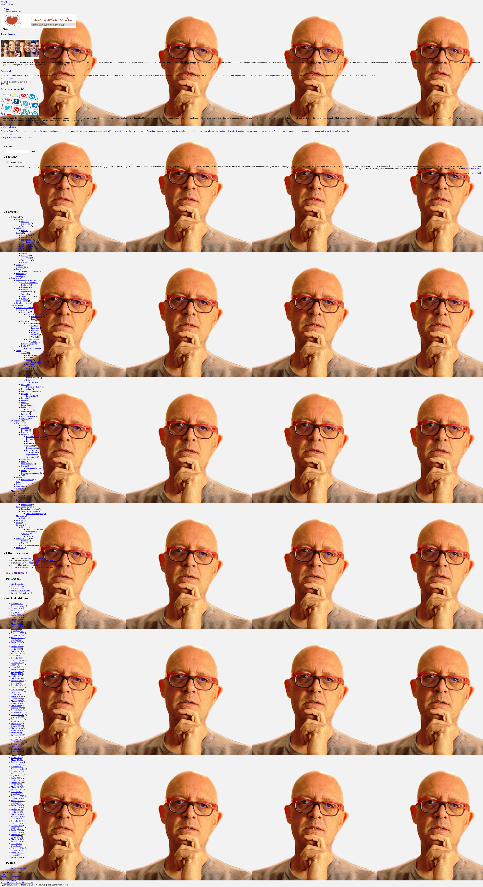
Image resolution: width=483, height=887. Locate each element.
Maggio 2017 (16, 782)
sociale (311, 75)
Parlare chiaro (36, 317)
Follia (23, 400)
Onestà (24, 466)
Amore (24, 353)
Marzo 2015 (16, 839)
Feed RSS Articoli (8, 882)
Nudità (19, 265)
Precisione (25, 221)
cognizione (64, 131)
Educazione (25, 434)
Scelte (23, 294)
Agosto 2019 (16, 721)
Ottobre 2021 (16, 662)
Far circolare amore (39, 362)
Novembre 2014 (17, 848)
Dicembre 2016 (17, 794)
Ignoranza (35, 328)
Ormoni (24, 253)
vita (347, 131)
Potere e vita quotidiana (20, 591)
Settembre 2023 (17, 610)
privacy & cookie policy (10, 877)
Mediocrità (25, 412)
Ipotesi (33, 332)
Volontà (29, 409)
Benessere (15, 278)
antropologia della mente (67, 75)
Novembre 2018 (17, 742)
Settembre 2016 (17, 801)
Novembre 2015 (17, 823)
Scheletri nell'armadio (34, 529)
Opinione (35, 335)
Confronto (25, 428)
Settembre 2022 (17, 638)
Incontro (29, 443)
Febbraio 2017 (17, 789)
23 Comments (6, 134)
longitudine (217, 75)
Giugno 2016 (16, 807)
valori (363, 75)
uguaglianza (329, 131)
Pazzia (33, 366)
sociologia (319, 75)
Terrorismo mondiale (29, 511)
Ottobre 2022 (16, 635)
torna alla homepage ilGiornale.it (14, 880)
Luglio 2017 (16, 778)
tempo (317, 131)
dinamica (134, 75)
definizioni (125, 75)
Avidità (19, 495)
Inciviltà (19, 500)
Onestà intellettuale (33, 468)
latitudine (208, 75)
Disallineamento (32, 378)
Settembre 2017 (17, 773)
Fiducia (29, 360)
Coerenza (25, 312)
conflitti (102, 75)
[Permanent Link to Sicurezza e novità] (20, 114)
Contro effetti (26, 235)
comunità (83, 131)
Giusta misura (26, 459)
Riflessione (30, 339)
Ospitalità (30, 446)
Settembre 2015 (17, 828)
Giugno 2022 (16, 644)
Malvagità (20, 516)
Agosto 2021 (16, 667)
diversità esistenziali (146, 75)
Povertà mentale (22, 538)
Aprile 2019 (16, 730)
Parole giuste (36, 319)
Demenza (25, 385)
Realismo (25, 285)
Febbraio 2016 (17, 816)
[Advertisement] (25, 192)
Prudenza (25, 414)
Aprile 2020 (16, 703)
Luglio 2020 (16, 696)
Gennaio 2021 (16, 683)
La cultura (8, 34)
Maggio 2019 (16, 728)
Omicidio (25, 518)
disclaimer (5, 874)
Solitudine (278, 131)
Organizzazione (22, 267)
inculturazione (175, 75)
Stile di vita (20, 486)
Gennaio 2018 (16, 764)
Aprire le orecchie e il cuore (37, 355)
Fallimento (20, 477)
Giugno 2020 (16, 699)
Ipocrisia (24, 541)
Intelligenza (25, 407)
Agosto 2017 (16, 776)
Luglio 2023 (16, 615)
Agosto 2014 (16, 855)
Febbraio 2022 (17, 653)
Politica (24, 471)
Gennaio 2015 (16, 844)
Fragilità (29, 364)
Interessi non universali (25, 507)
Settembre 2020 (17, 692)
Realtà (23, 346)
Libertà (19, 233)
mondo (238, 75)
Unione (24, 262)
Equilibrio (30, 441)
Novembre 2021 (17, 660)
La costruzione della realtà (21, 593)
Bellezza (14, 217)
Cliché (23, 425)
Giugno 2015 (16, 832)
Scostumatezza (27, 480)
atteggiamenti (54, 131)
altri (25, 131)
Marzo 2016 (16, 814)
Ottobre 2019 (16, 717)
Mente (18, 351)
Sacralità (24, 255)
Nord (244, 75)
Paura (18, 523)
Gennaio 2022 (16, 656)
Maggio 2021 (16, 674)
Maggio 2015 (16, 835)
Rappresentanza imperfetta (31, 473)
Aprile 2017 (16, 785)
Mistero (29, 369)
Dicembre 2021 (17, 658)
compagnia (74, 131)
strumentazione (308, 131)
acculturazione (33, 75)
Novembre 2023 (17, 606)
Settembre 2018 (17, 746)
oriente (266, 75)
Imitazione (25, 403)
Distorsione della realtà (35, 387)
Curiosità (34, 326)
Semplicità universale (29, 271)
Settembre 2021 (17, 665)
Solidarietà (20, 274)
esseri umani (141, 131)
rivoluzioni (240, 131)
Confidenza (30, 357)
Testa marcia (31, 457)
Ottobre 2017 (16, 771)
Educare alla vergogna (35, 437)
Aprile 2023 (16, 622)
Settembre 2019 (17, 719)
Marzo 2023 (16, 624)
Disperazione (26, 389)
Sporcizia (20, 548)
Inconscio (25, 405)
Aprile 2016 (16, 812)
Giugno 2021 (16, 672)
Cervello (14, 305)
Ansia (23, 371)
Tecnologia (25, 226)
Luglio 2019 (16, 724)
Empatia (24, 398)
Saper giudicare (32, 455)
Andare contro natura (24, 493)
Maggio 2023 (16, 619)
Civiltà (18, 423)
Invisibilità (35, 330)
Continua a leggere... (9, 71)
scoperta (248, 131)
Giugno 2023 (16, 617)
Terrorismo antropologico (36, 514)
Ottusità (29, 380)
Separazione (26, 260)
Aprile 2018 (16, 758)
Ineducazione (26, 504)
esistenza (131, 131)
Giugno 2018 (16, 753)
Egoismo (24, 394)
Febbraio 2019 (17, 735)
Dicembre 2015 (17, 821)
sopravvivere (339, 75)
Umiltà (24, 298)
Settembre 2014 (17, 853)
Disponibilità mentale (29, 391)
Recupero (25, 287)
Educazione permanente (35, 439)
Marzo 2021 (16, 678)
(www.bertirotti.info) (472, 169)
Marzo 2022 (16, 651)
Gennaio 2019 (16, 737)
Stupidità (34, 382)
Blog (8, 9)
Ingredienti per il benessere (26, 280)
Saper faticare (26, 292)
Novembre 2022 (17, 633)
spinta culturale (295, 131)
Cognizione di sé (22, 310)
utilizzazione (340, 131)
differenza (112, 131)
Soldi (23, 475)
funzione (171, 131)
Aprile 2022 (16, 649)
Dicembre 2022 (17, 631)
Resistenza (25, 289)
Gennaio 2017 (16, 792)
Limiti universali (27, 344)
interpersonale (198, 75)
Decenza (24, 430)
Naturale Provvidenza (29, 283)
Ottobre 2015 (16, 825)
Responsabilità (32, 448)
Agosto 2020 (16, 694)
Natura (19, 249)
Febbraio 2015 (17, 841)
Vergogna (25, 418)
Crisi (28, 375)
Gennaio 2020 (16, 710)
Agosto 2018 (16, 749)
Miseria (24, 527)
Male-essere (16, 491)
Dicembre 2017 (17, 767)
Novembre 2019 (17, 715)
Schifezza (30, 532)
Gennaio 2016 (16, 819)
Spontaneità (20, 276)
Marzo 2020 (16, 705)
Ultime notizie (18, 572)
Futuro (11, 131)
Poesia (18, 269)
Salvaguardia (26, 244)
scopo (255, 131)
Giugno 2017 (16, 780)
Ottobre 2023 (16, 608)
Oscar (33, 452)
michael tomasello (204, 131)
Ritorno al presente (33, 348)
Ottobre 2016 (16, 798)
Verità (33, 337)
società (261, 131)
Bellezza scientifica (23, 219)
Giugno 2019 (16, 726)
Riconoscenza (31, 450)
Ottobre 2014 (16, 850)
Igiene (23, 461)
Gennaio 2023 (16, 629)
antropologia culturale (48, 75)
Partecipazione (22, 301)
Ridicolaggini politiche (30, 545)
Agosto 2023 (16, 613)
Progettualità (26, 240)
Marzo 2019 (16, 733)
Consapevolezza (15, 75)
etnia (157, 75)
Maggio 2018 (16, 755)
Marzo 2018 (16, 760)
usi (359, 75)
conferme (91, 131)
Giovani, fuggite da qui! (33, 558)
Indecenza (25, 502)
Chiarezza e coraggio (34, 314)
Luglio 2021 (16, 669)
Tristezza (29, 536)
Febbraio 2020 (17, 708)
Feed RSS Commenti (24, 882)
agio (21, 131)
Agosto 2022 (16, 640)
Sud (346, 75)
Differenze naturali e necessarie (33, 251)
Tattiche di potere (18, 586)
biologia (81, 75)
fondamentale (162, 131)
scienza (299, 75)
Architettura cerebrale (24, 308)
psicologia (231, 131)
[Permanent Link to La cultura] (20, 58)
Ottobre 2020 (16, 690)
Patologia (20, 520)
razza (284, 75)
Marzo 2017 (16, 787)
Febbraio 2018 (17, 762)
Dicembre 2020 (17, 685)
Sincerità (24, 231)
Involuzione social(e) (29, 509)
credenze (116, 75)
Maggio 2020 (16, 701)
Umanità (19, 489)
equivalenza (122, 131)
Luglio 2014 (16, 857)
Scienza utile (26, 224)
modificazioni (228, 75)
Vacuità (34, 341)
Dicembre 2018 (17, 739)
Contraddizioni (27, 373)
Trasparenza (26, 246)
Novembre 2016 (17, 796)
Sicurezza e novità (13, 89)
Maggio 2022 (16, 647)
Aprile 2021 (16, 676)
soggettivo (329, 75)
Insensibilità (31, 396)
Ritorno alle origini (23, 484)
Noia (23, 543)
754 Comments (7, 78)
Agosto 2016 (16, 803)
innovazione (187, 75)
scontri (305, 75)
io (177, 131)
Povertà (19, 525)
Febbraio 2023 (17, 626)
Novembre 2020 (17, 687)
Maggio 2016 (16, 810)
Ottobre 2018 (16, 744)
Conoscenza (31, 323)
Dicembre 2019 (17, 712)
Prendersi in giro (22, 303)
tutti (322, 131)
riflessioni (291, 75)
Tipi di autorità (17, 584)
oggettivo (259, 75)
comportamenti (92, 75)
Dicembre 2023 (17, 604)
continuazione (101, 131)
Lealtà (18, 228)
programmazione (219, 131)
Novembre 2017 (17, 769)
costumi (109, 75)
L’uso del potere (17, 588)
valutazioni (371, 75)
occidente (250, 75)
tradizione (353, 75)
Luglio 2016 (16, 805)
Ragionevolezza (27, 416)
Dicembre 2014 (17, 846)
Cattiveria (20, 498)
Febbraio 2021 (17, 681)
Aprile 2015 (16, 837)
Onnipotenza (31, 258)
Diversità (24, 432)
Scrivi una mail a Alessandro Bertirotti (466, 173)
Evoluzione (164, 75)
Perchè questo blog (13, 11)
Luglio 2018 (16, 751)
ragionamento (275, 75)
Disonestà (25, 237)
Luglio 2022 (16, 642)
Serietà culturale (27, 296)
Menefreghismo (27, 464)
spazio (285, 131)
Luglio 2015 (16, 830)
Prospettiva (30, 242)
